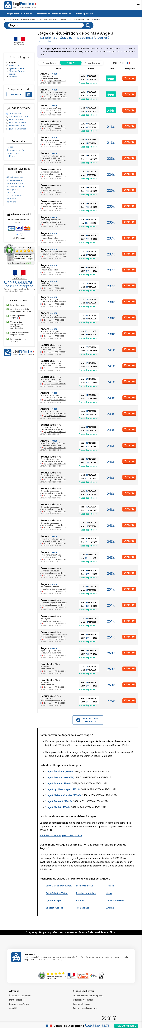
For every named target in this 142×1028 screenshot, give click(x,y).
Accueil (6, 19)
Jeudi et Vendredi (17, 128)
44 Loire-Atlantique (16, 186)
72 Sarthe (11, 192)
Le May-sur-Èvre (14, 156)
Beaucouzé (14, 65)
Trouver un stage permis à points (88, 995)
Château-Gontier (54, 907)
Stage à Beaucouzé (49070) (59, 777)
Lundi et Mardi (16, 119)
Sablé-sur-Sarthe (115, 900)
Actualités (13, 1008)
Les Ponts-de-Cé (84, 885)
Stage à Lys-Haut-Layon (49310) (62, 789)
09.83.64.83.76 (19, 282)
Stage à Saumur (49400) (58, 783)
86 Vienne (11, 201)
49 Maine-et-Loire (15, 177)
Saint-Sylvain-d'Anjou (57, 893)
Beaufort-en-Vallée (86, 893)
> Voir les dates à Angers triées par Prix (61, 835)
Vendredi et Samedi (18, 116)
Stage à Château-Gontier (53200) (63, 795)
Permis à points (83, 13)
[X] (104, 1017)
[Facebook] (109, 1017)
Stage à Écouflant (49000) (59, 771)
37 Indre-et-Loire (15, 183)
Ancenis (110, 907)
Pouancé (13, 76)
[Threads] (114, 1017)
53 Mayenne (12, 189)
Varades (80, 900)
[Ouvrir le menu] (138, 5)
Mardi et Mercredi (17, 122)
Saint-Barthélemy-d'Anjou (59, 885)
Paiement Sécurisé (81, 1004)
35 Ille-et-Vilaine (14, 180)
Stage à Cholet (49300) (57, 807)
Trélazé (110, 885)
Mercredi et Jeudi (17, 125)
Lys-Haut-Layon (54, 900)
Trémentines (82, 907)
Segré (109, 893)
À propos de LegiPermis (20, 995)
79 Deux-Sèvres (14, 195)
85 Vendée (12, 198)
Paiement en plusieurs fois (85, 1008)
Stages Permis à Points (18, 13)
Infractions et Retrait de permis (52, 13)
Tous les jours (16, 113)
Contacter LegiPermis (19, 1004)
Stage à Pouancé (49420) (58, 801)
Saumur (12, 73)
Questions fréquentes (83, 999)
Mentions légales (17, 999)
